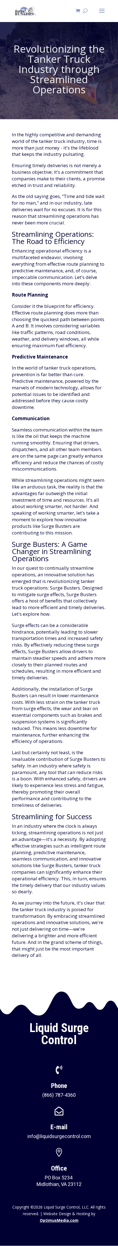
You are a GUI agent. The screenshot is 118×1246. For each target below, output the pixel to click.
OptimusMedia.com (59, 1220)
